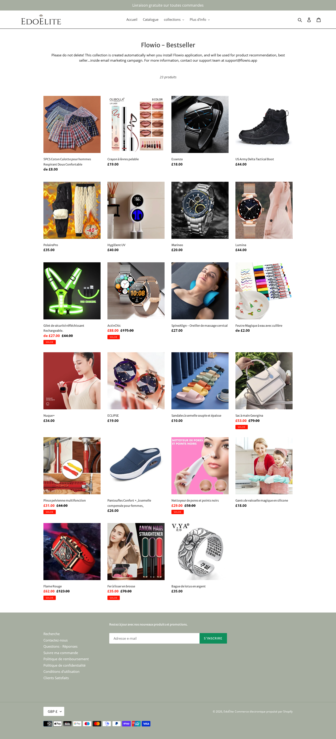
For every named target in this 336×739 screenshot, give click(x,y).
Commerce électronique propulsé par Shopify (264, 711)
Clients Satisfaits (56, 678)
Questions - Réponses (60, 646)
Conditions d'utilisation (61, 671)
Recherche (51, 633)
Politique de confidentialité (64, 665)
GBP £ (53, 711)
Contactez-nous (55, 640)
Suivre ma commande (60, 652)
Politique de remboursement (66, 659)
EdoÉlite (229, 711)
